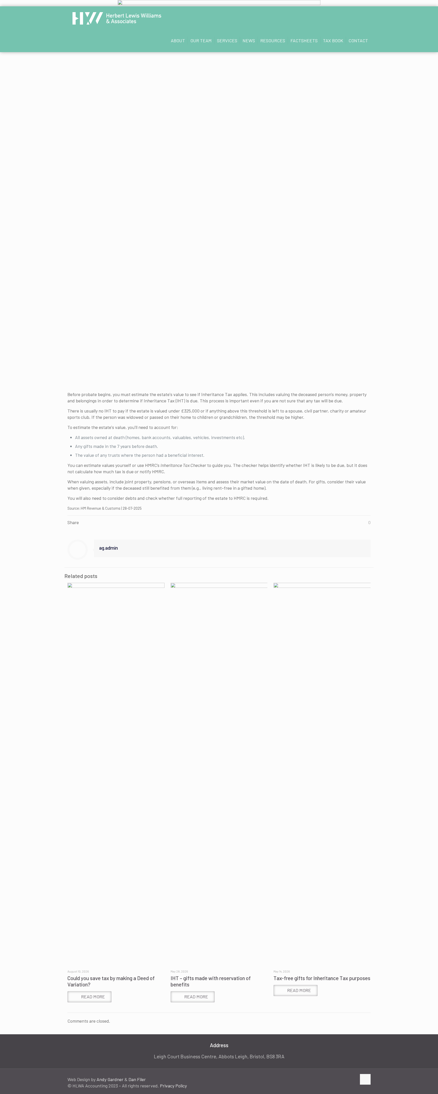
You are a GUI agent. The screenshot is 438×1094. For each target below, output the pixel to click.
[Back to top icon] (365, 1079)
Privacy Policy (173, 1085)
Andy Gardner (110, 1079)
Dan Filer (137, 1079)
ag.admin (108, 548)
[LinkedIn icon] (348, 1079)
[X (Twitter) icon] (342, 1079)
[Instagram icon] (353, 1079)
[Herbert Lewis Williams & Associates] (116, 17)
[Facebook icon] (337, 1079)
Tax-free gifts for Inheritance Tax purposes (321, 978)
